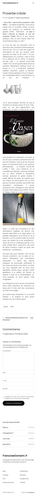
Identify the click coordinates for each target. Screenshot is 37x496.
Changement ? (8, 433)
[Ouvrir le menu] (33, 3)
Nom (4, 372)
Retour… (6, 427)
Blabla (18, 17)
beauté (6, 306)
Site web (5, 388)
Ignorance (6, 444)
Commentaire (7, 351)
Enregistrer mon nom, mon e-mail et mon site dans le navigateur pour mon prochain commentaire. (19, 397)
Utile (31, 318)
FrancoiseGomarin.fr (10, 3)
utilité (11, 306)
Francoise (10, 17)
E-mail (5, 380)
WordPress (31, 492)
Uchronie (6, 439)
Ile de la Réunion (24, 17)
